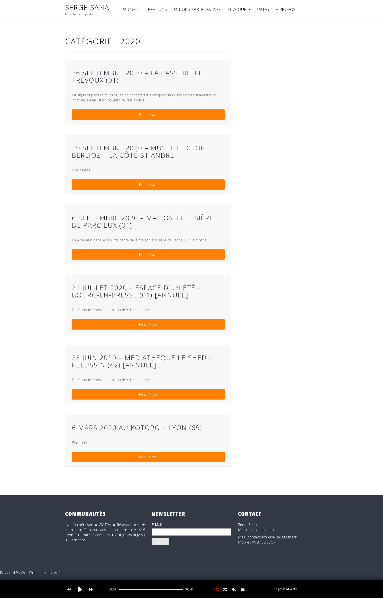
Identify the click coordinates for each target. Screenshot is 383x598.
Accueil (131, 9)
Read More (148, 114)
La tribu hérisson (79, 524)
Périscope (77, 540)
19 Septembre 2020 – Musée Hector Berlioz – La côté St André (138, 151)
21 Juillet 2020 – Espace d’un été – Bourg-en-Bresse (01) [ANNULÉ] (136, 291)
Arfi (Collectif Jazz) (130, 534)
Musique (236, 9)
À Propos (285, 9)
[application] (151, 589)
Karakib (71, 529)
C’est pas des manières (103, 529)
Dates (263, 9)
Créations (156, 9)
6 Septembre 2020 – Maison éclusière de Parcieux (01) (143, 221)
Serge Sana (87, 7)
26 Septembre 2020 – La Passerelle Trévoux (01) (137, 76)
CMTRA (105, 524)
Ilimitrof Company (96, 534)
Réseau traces (129, 524)
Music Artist (53, 572)
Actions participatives (197, 9)
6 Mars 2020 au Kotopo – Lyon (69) (137, 427)
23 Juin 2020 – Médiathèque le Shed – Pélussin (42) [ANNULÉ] (142, 361)
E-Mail (157, 524)
